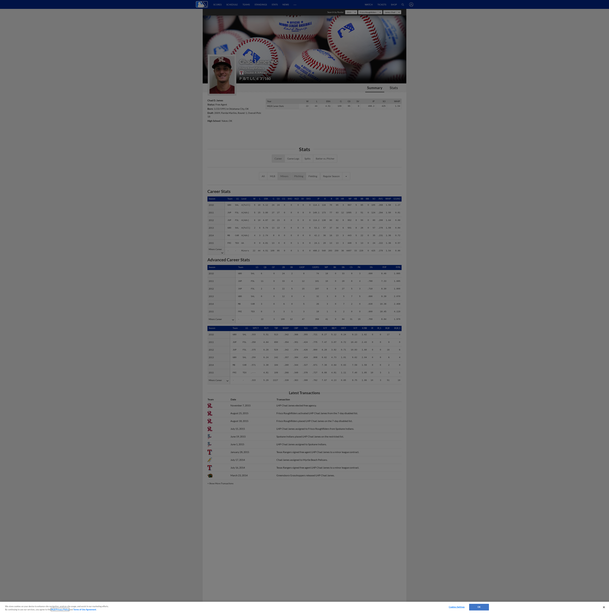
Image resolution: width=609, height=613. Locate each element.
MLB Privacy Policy (60, 609)
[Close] (603, 607)
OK (479, 607)
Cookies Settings (457, 607)
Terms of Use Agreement (84, 609)
